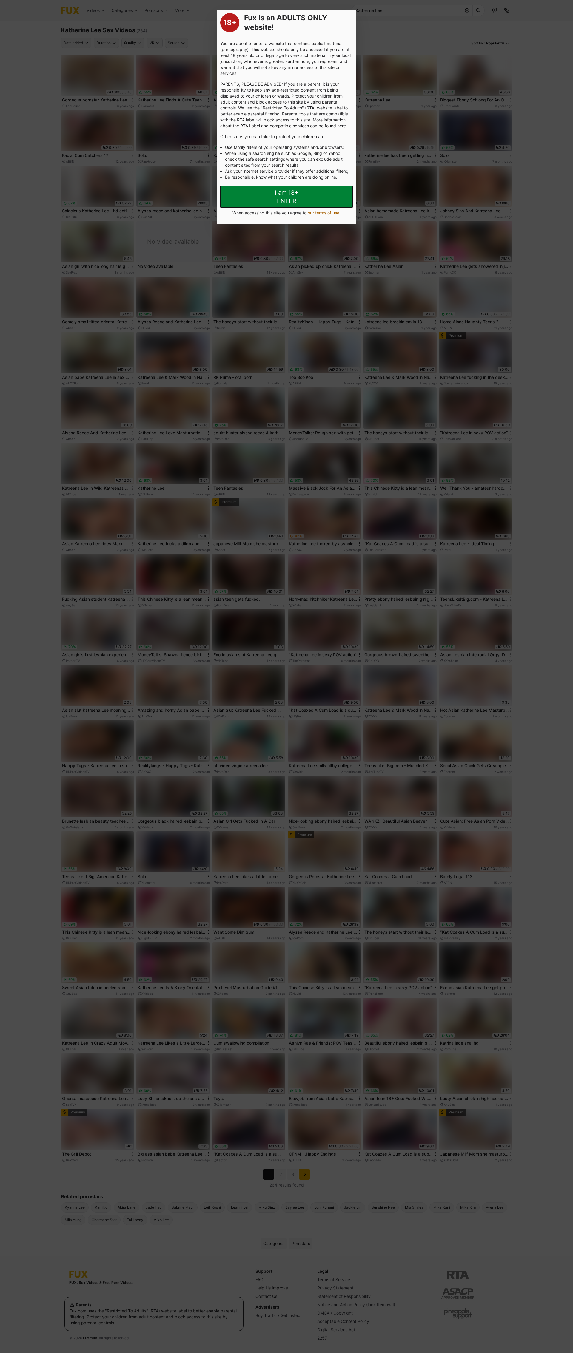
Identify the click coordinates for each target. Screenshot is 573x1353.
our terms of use (323, 212)
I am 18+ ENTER (286, 197)
